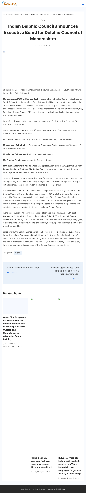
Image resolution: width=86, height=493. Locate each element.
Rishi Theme (60, 489)
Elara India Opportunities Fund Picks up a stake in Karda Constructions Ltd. (64, 270)
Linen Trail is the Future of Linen (23, 267)
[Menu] (83, 3)
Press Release (9, 347)
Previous (13, 272)
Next (74, 279)
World (43, 20)
